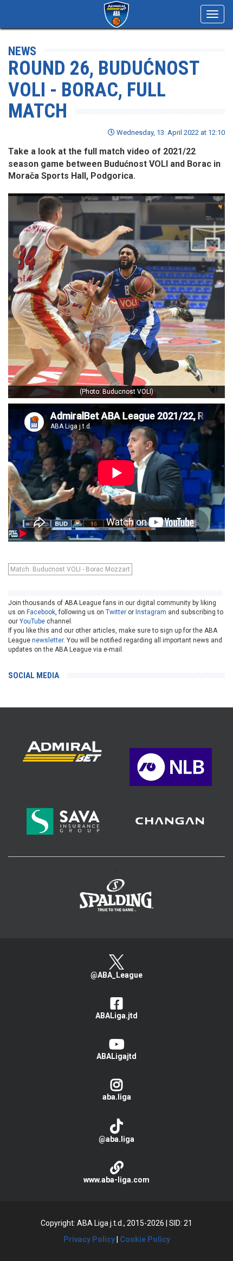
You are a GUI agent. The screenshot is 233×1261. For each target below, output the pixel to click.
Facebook (41, 612)
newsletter (47, 640)
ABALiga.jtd (116, 1015)
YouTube (32, 621)
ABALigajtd (116, 1056)
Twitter (116, 612)
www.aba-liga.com (116, 1179)
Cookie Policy (145, 1239)
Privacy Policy (89, 1239)
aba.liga (116, 1097)
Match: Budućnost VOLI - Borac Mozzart (70, 569)
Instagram (150, 612)
